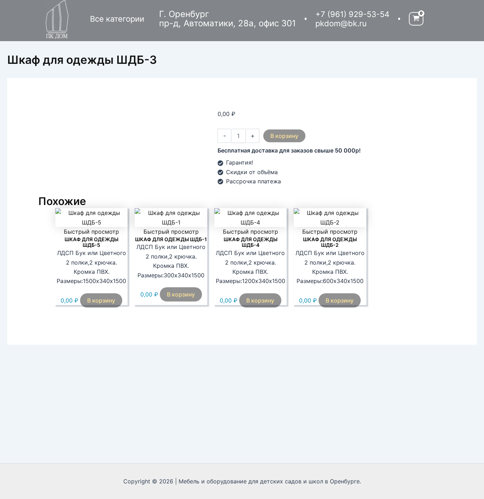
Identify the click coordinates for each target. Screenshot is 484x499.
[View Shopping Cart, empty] (416, 19)
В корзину (284, 135)
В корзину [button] (101, 300)
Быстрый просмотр (91, 231)
